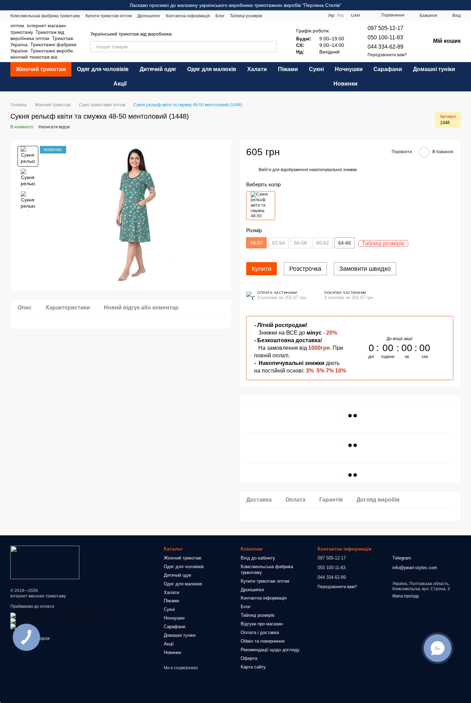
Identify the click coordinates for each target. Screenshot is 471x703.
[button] (465, 5)
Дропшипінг (148, 15)
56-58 (300, 243)
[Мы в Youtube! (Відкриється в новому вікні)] (300, 15)
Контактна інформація (188, 15)
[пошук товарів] (271, 46)
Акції (120, 84)
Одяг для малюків (211, 69)
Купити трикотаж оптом (109, 15)
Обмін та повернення (262, 641)
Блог (220, 15)
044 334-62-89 (385, 47)
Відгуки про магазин (262, 623)
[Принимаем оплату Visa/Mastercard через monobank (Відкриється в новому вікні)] (64, 626)
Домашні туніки (434, 69)
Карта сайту (253, 667)
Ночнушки (349, 69)
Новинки (345, 84)
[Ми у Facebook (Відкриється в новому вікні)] (284, 15)
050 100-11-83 (385, 37)
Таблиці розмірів (246, 15)
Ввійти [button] (265, 169)
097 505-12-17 (385, 28)
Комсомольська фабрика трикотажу (45, 15)
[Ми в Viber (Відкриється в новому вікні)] (317, 15)
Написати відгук (54, 127)
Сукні (316, 69)
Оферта (249, 658)
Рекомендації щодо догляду (270, 649)
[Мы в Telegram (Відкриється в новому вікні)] (308, 15)
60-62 (322, 243)
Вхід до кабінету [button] (258, 558)
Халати (257, 69)
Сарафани (387, 69)
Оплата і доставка (260, 632)
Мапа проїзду (405, 596)
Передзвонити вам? (387, 54)
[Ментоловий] (260, 205)
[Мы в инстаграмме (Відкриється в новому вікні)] (292, 15)
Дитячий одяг (158, 69)
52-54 (278, 243)
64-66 (344, 243)
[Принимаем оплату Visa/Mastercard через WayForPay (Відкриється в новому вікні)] (65, 615)
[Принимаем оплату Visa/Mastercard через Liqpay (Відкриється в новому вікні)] (60, 620)
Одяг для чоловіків (103, 69)
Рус (340, 15)
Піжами (288, 69)
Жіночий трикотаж (41, 69)
